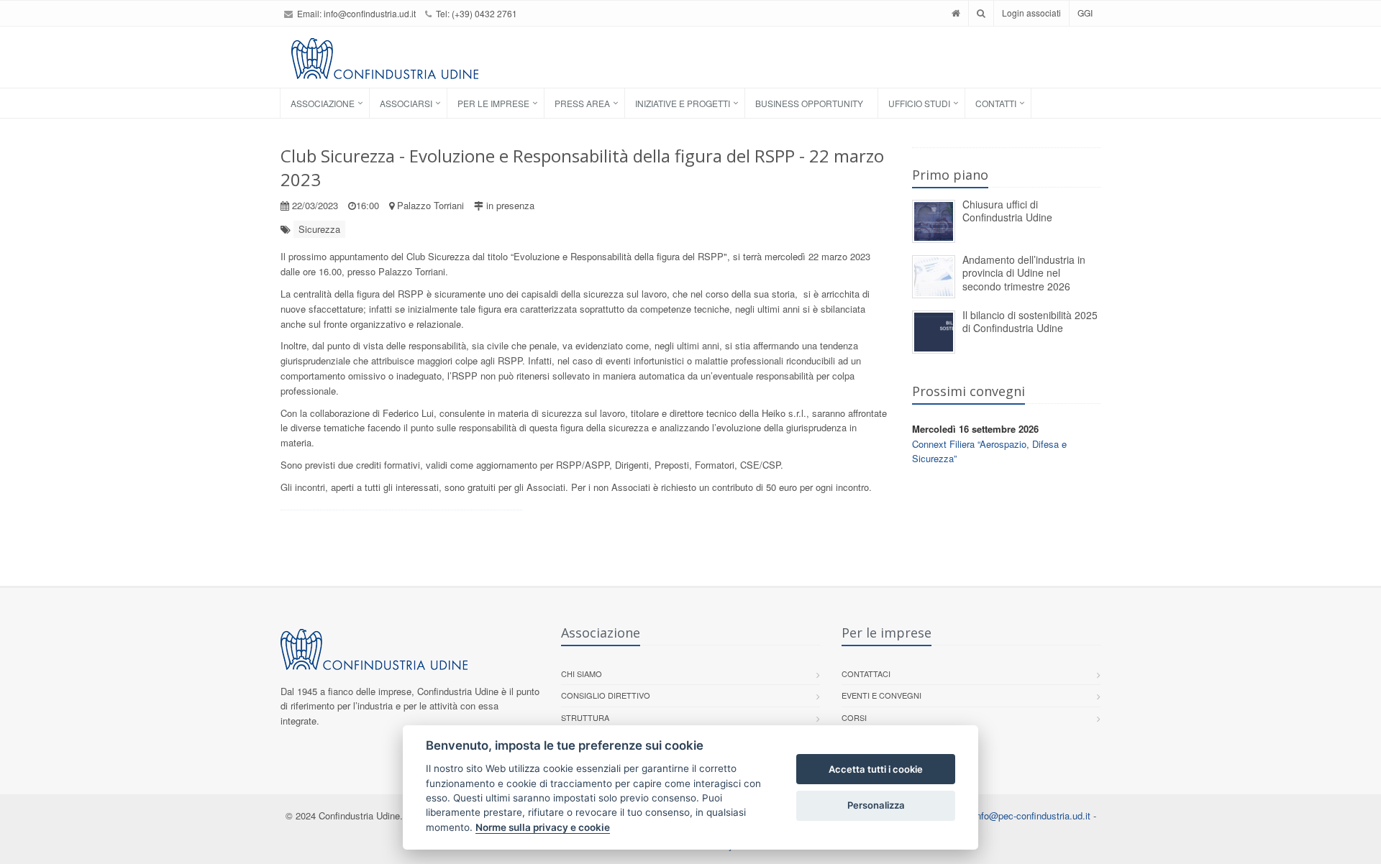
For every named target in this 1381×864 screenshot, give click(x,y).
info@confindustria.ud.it (370, 13)
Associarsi (406, 103)
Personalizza (876, 805)
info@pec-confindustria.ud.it (1032, 815)
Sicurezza (319, 229)
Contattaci (866, 673)
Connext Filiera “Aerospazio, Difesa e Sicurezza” (989, 451)
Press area (582, 103)
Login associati (1031, 12)
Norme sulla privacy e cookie (542, 827)
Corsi (854, 717)
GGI (1085, 12)
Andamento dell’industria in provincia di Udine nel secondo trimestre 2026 (1023, 272)
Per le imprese (493, 103)
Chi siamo (581, 673)
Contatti (995, 103)
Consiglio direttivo (605, 695)
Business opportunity (809, 103)
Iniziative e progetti (682, 103)
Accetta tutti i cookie (876, 769)
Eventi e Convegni (881, 695)
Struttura (585, 717)
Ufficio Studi (919, 103)
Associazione (323, 103)
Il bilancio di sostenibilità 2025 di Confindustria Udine (1030, 322)
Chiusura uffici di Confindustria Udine (1007, 211)
